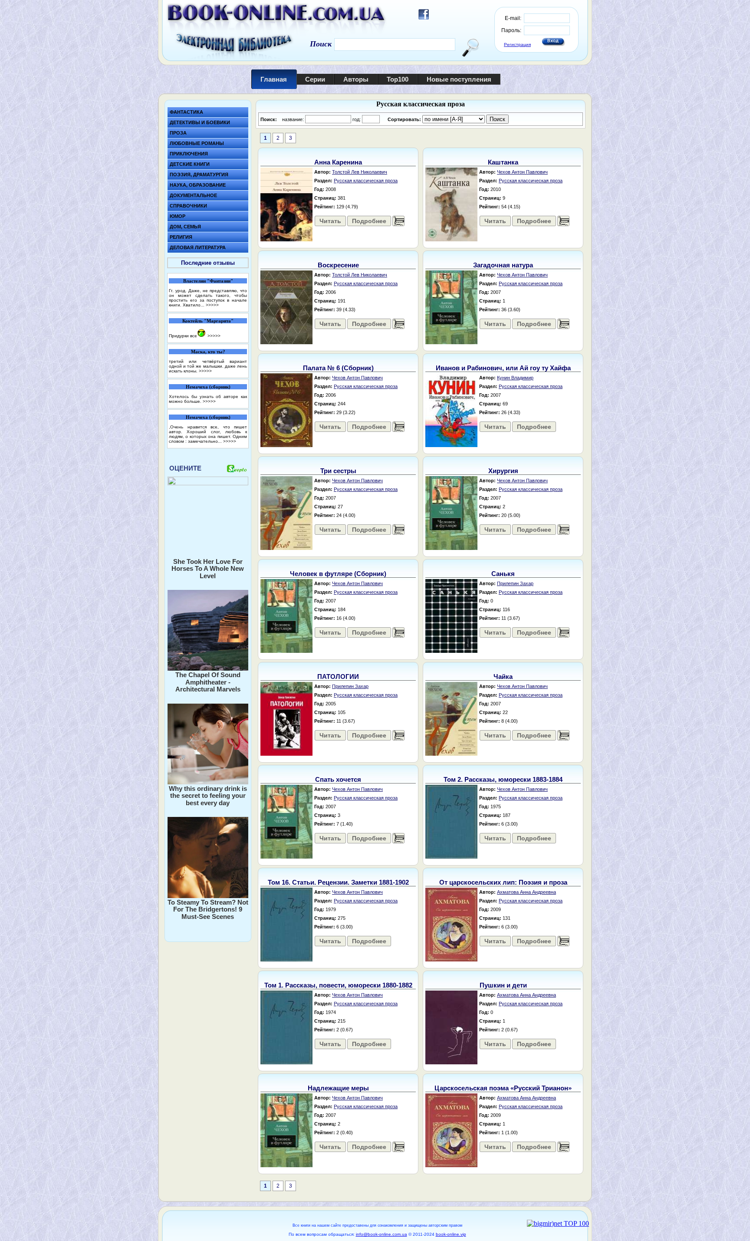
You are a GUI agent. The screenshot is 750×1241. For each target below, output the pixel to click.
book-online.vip (451, 1234)
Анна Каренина (338, 162)
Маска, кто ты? (208, 351)
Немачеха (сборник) (208, 386)
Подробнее (369, 220)
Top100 (397, 79)
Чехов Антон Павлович (522, 171)
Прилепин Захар (515, 583)
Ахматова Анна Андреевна (526, 892)
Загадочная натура (503, 265)
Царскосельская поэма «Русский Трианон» (503, 1088)
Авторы (355, 79)
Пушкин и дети (503, 985)
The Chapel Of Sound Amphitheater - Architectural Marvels (207, 682)
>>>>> (212, 305)
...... (398, 220)
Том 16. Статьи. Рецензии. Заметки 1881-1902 (338, 882)
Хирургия (503, 470)
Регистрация (517, 44)
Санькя (503, 573)
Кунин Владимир (515, 377)
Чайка (503, 676)
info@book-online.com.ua (381, 1234)
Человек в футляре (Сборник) (338, 573)
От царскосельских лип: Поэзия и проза (503, 882)
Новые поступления (459, 79)
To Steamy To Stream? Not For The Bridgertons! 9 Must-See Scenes (208, 909)
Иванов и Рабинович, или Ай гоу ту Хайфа (503, 368)
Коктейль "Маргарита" (208, 320)
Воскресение (338, 265)
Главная (273, 79)
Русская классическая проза (366, 180)
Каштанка (503, 162)
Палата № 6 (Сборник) (338, 368)
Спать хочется (338, 779)
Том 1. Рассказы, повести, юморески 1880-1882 (338, 985)
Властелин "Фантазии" (208, 280)
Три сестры (338, 470)
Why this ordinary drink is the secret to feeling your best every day (208, 795)
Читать (330, 220)
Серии (315, 79)
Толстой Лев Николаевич (359, 171)
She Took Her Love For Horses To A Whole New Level (207, 568)
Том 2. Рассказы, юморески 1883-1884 (503, 779)
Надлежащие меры (338, 1088)
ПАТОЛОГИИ (338, 676)
